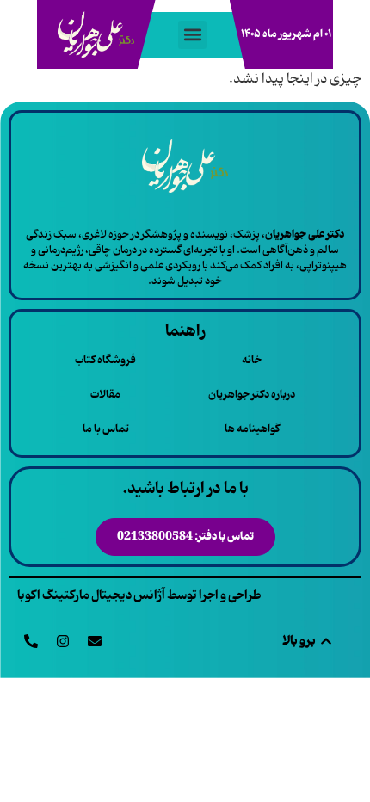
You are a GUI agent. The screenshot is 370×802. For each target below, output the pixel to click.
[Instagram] (63, 641)
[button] (192, 35)
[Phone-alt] (31, 641)
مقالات (105, 395)
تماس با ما (106, 429)
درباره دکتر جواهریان (251, 395)
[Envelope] (94, 641)
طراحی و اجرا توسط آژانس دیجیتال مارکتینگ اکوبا (139, 595)
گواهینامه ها (252, 429)
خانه (252, 360)
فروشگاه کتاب (105, 360)
